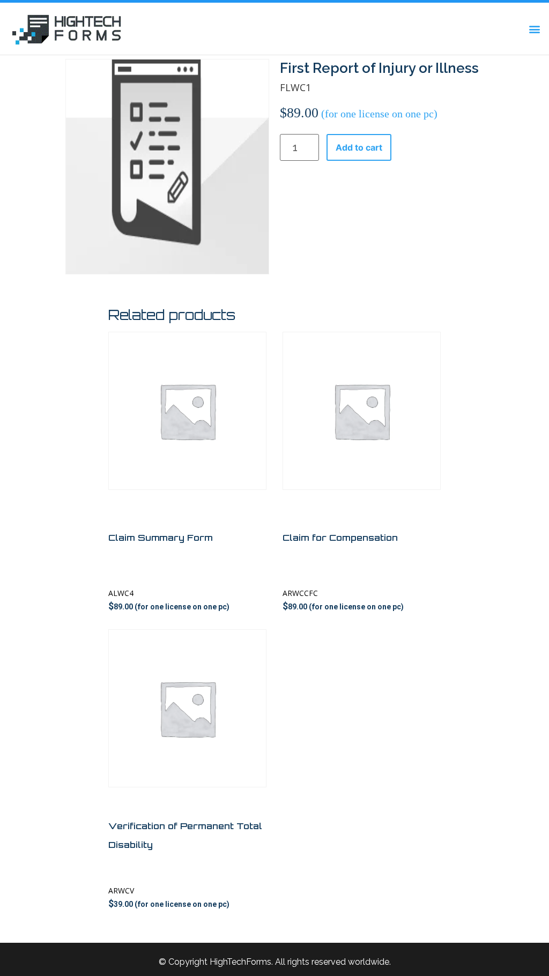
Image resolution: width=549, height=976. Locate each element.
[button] (535, 29)
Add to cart (359, 147)
